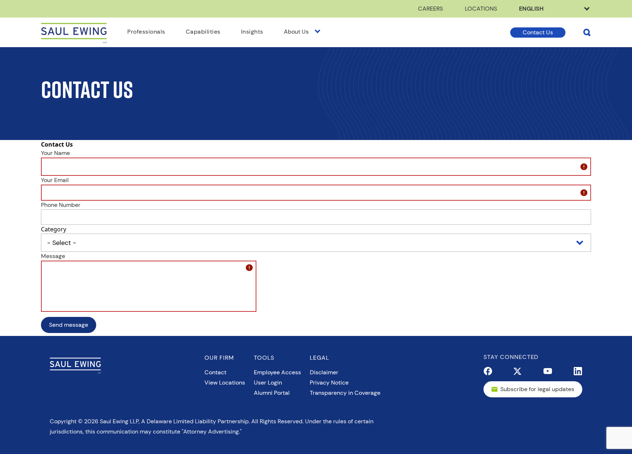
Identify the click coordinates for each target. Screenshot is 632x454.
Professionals (146, 31)
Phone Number (60, 205)
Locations (481, 8)
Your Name (55, 153)
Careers (430, 8)
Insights (252, 31)
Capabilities (203, 31)
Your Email (55, 180)
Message (53, 256)
